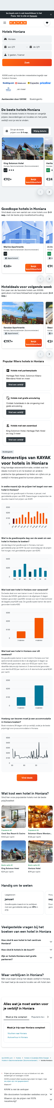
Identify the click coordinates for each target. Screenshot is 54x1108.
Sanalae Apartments (14, 327)
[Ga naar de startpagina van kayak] (18, 22)
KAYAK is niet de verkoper (16, 1089)
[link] (15, 384)
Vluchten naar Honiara (17, 1033)
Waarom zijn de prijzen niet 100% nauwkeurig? (20, 1099)
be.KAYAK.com (7, 1058)
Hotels (18, 1058)
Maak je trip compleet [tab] (16, 1017)
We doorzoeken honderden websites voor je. (25, 1094)
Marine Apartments (14, 246)
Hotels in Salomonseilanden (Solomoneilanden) (20, 1060)
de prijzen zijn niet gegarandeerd (16, 1081)
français (33, 16)
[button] (51, 14)
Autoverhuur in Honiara (18, 1037)
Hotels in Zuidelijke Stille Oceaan (36, 1058)
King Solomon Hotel (14, 163)
